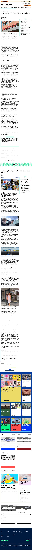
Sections (15, 7)
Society (2, 11)
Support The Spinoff (4, 1)
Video (1, 531)
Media (7, 535)
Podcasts (22, 7)
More (19, 7)
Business (8, 536)
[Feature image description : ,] (25, 477)
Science (2, 536)
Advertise (17, 531)
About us (14, 532)
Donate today (26, 5)
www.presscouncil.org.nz (28, 546)
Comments (16, 177)
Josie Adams (4, 17)
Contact (14, 531)
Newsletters (27, 7)
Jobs (16, 532)
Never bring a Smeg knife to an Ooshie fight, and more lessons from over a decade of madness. (9, 143)
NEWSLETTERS (15, 503)
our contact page (2, 546)
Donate (20, 531)
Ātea (9, 7)
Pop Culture (5, 7)
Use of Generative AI (14, 535)
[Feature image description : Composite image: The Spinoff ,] (9, 479)
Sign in (29, 1)
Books (12, 7)
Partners (2, 535)
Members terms (21, 532)
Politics (2, 7)
